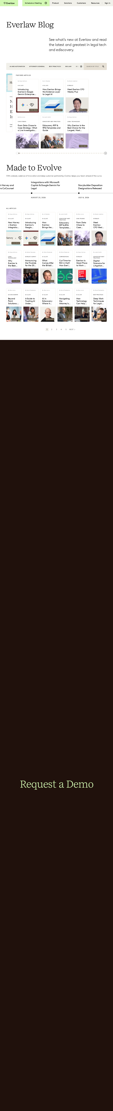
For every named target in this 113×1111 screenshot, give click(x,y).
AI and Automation (17, 66)
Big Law (68, 66)
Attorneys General (37, 66)
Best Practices (55, 66)
